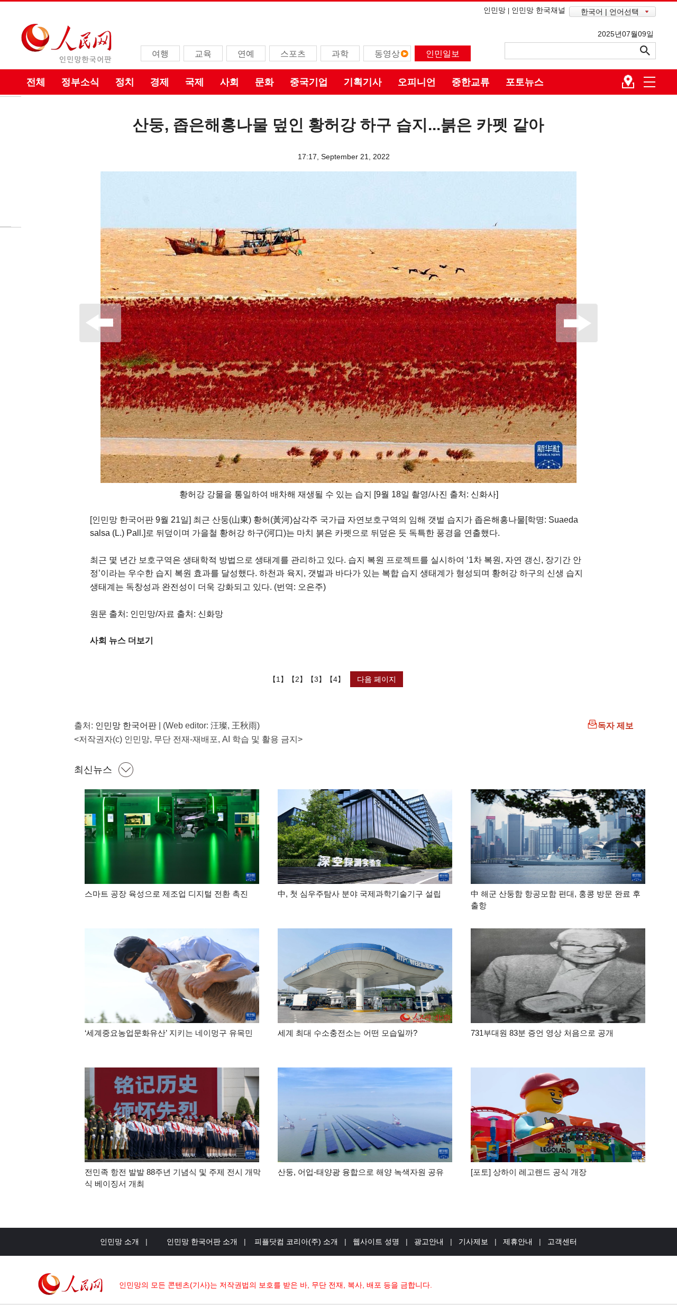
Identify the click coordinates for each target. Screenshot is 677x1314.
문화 (264, 82)
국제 (194, 82)
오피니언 (417, 82)
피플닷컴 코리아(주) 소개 (295, 1241)
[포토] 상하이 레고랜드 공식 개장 (529, 1171)
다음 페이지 (376, 679)
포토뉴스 (525, 82)
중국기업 (309, 82)
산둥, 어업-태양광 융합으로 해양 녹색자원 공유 (361, 1171)
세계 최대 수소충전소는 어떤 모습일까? (347, 1032)
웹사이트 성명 (376, 1241)
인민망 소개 (119, 1241)
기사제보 (473, 1241)
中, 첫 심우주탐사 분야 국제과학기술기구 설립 (359, 893)
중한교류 (471, 82)
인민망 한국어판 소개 (202, 1241)
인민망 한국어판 (126, 725)
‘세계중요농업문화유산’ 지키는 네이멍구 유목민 (169, 1032)
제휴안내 (518, 1241)
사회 (229, 82)
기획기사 (363, 82)
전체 (35, 82)
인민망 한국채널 (538, 10)
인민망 (494, 10)
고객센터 (562, 1241)
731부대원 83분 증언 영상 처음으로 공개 (542, 1032)
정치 (124, 82)
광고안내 (429, 1241)
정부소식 (80, 82)
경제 (159, 82)
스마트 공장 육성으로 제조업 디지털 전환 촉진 (166, 893)
